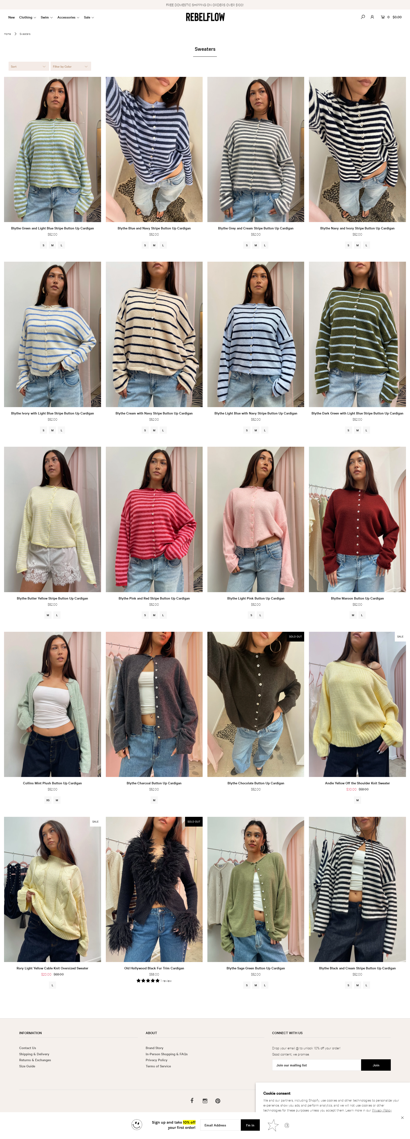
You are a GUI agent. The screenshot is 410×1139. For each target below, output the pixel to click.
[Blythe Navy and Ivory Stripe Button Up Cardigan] (357, 149)
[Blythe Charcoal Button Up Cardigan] (154, 704)
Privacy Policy (382, 1110)
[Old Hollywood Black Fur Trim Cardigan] (154, 889)
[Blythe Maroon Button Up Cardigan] (357, 519)
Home (7, 34)
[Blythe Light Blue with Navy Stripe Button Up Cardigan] (255, 334)
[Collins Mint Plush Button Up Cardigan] (52, 704)
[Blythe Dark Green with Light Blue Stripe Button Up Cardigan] (357, 334)
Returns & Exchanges (35, 1059)
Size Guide (27, 1066)
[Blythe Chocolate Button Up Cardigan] (255, 704)
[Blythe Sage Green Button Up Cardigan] (255, 889)
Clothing (25, 17)
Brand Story (154, 1047)
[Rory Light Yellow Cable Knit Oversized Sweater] (52, 889)
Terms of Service (158, 1066)
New (11, 17)
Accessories (66, 17)
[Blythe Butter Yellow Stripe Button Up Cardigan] (52, 519)
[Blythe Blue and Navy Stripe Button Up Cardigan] (154, 149)
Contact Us (27, 1047)
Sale (87, 17)
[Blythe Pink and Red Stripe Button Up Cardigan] (154, 519)
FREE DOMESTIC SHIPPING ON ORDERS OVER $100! (205, 4)
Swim (45, 17)
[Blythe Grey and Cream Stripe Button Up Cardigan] (255, 149)
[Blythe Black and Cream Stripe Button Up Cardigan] (357, 889)
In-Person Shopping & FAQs (167, 1053)
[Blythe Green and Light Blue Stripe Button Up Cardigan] (52, 149)
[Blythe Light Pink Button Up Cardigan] (255, 519)
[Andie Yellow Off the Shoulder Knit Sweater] (357, 704)
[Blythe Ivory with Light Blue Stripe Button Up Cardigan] (52, 334)
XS (48, 800)
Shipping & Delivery (34, 1053)
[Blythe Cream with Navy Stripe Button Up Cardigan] (154, 334)
